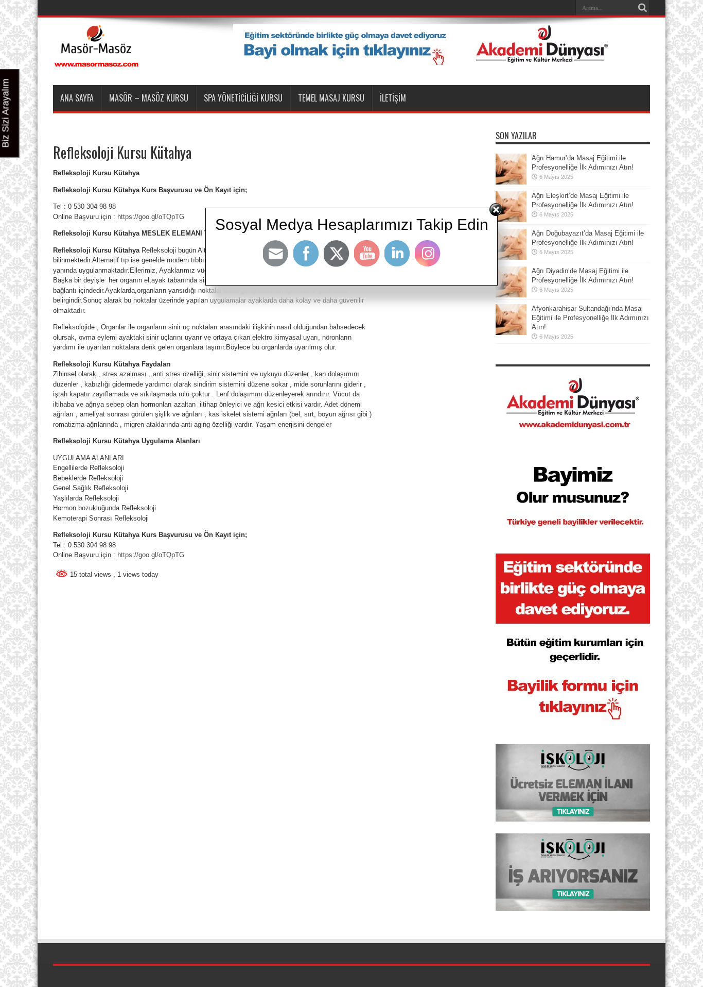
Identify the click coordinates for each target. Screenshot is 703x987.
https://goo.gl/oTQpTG (150, 555)
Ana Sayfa (77, 98)
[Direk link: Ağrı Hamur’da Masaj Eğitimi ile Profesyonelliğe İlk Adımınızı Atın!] (511, 182)
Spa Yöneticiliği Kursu (243, 98)
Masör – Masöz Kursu (148, 98)
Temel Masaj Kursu (331, 98)
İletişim (393, 98)
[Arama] (642, 7)
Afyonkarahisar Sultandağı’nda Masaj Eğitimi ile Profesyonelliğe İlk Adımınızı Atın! (590, 318)
